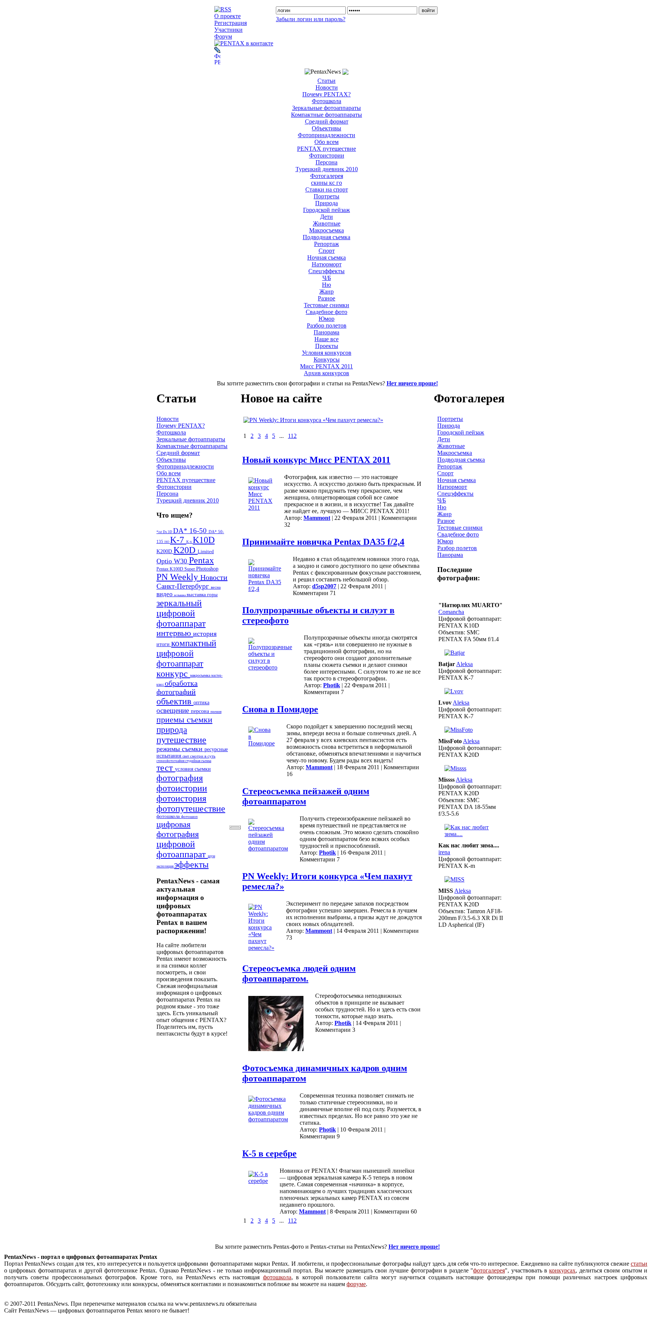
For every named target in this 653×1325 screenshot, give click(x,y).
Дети (326, 216)
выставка (197, 594)
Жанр (326, 291)
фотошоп (189, 816)
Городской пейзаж (326, 210)
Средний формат (326, 121)
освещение (173, 710)
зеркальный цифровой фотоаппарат (181, 613)
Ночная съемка (326, 257)
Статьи (326, 80)
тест (165, 768)
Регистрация (230, 23)
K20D (185, 550)
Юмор (326, 318)
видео (165, 594)
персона (200, 711)
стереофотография (170, 761)
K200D (164, 551)
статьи (639, 1263)
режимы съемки (180, 749)
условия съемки (193, 769)
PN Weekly (178, 577)
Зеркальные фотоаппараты (326, 108)
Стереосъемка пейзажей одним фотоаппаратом (305, 796)
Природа (326, 203)
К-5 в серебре (269, 1153)
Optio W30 (172, 561)
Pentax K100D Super (176, 569)
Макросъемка (326, 230)
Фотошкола (326, 101)
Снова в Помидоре (280, 709)
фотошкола (168, 816)
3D (170, 532)
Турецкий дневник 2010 (327, 169)
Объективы (326, 128)
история (205, 633)
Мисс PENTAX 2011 (326, 366)
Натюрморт (327, 264)
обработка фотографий (177, 687)
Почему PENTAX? (326, 94)
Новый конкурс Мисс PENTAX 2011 (316, 460)
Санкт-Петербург (183, 586)
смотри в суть (202, 756)
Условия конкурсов (326, 352)
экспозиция (165, 866)
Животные (326, 223)
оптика (201, 702)
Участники (228, 29)
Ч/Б (326, 278)
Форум (223, 36)
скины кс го (326, 182)
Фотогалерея (326, 176)
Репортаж (326, 244)
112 (292, 436)
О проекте (227, 16)
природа (171, 729)
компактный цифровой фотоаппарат (186, 653)
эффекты (191, 864)
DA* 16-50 (191, 531)
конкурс (173, 674)
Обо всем (326, 142)
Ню (326, 284)
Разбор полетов (327, 325)
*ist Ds (162, 532)
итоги (163, 644)
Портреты (326, 196)
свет (186, 756)
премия (215, 712)
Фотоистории (326, 155)
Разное (326, 298)
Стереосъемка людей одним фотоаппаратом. (299, 973)
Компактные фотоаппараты (326, 114)
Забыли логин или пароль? (310, 19)
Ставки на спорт (326, 189)
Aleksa (464, 664)
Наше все (326, 339)
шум (211, 856)
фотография (179, 778)
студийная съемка (198, 761)
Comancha (451, 612)
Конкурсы (327, 359)
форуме (356, 1284)
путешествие (181, 740)
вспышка (180, 595)
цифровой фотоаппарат (182, 849)
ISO (167, 542)
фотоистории (181, 788)
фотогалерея (489, 1270)
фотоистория (181, 798)
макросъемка (200, 675)
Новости (327, 87)
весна (216, 587)
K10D (204, 540)
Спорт (327, 250)
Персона (326, 162)
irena (444, 852)
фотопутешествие (190, 808)
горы (212, 594)
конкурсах (562, 1270)
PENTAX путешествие (326, 148)
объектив (174, 701)
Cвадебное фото (326, 312)
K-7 (178, 540)
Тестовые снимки (326, 305)
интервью (174, 633)
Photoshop (207, 569)
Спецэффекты (326, 271)
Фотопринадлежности (326, 135)
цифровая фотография (177, 829)
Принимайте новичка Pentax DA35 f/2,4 (323, 542)
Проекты (326, 346)
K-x (189, 542)
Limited (206, 551)
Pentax (201, 560)
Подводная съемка (326, 237)
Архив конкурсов (326, 373)
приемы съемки (184, 719)
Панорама (326, 332)
